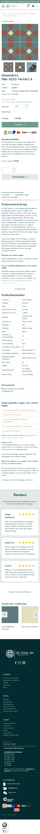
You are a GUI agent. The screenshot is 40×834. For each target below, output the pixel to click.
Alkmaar (7, 744)
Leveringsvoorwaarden (10, 678)
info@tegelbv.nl (12, 788)
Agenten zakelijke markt (10, 735)
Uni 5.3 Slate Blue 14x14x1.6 (8, 628)
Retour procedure (9, 706)
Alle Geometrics (8, 21)
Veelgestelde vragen (22, 195)
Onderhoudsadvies (9, 709)
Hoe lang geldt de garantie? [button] (12, 431)
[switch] (4, 831)
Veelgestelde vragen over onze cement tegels (19, 436)
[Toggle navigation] (3, 6)
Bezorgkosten (7, 702)
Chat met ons (12, 792)
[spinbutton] (20, 106)
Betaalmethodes (8, 704)
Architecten (6, 726)
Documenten (6, 195)
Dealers (5, 730)
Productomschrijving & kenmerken (13, 192)
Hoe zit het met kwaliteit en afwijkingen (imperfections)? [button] (15, 420)
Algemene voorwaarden (11, 680)
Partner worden (8, 728)
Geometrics (31, 14)
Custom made (21, 14)
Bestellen (18, 124)
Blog (4, 687)
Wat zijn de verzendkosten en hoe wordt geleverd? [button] (19, 410)
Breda (14, 744)
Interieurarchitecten (9, 723)
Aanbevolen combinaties (10, 197)
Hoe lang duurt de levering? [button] (12, 415)
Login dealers (7, 733)
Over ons (11, 14)
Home (3, 14)
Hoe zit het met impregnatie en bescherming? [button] (17, 426)
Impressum (6, 685)
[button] (27, 105)
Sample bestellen (18, 177)
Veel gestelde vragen (10, 711)
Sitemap (5, 682)
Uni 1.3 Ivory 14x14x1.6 (30, 627)
